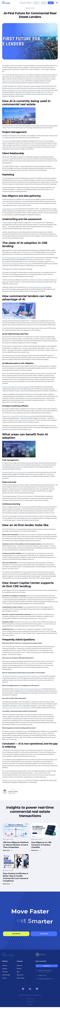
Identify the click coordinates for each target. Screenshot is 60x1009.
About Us (19, 965)
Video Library (20, 978)
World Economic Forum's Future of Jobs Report (16, 707)
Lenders (4, 968)
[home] (6, 2)
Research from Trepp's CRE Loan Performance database (18, 416)
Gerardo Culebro (13, 791)
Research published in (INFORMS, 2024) (23, 676)
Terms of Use (30, 998)
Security (19, 968)
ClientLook (5, 159)
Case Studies (6, 975)
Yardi (30, 622)
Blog (18, 971)
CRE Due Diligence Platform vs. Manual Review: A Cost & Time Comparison (15, 844)
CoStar (38, 733)
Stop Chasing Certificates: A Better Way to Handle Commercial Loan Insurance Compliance (15, 877)
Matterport (20, 180)
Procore (4, 141)
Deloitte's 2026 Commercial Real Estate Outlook (28, 689)
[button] (57, 3)
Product (4, 965)
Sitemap (30, 1004)
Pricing (4, 978)
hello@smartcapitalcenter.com (45, 978)
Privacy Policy (30, 1001)
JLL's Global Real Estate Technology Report (39, 287)
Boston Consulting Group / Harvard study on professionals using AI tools (23, 90)
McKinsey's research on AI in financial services (15, 472)
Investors (5, 971)
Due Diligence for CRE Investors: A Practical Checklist (41, 844)
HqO (3, 166)
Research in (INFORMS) (15, 387)
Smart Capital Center (8, 209)
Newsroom (20, 975)
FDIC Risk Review (27, 263)
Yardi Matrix (44, 733)
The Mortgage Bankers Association (12, 257)
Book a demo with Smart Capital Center (13, 780)
